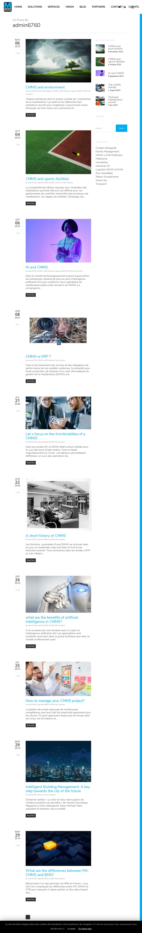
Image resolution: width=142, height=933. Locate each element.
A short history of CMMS (46, 535)
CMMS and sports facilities (47, 178)
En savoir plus (85, 928)
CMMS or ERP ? (38, 356)
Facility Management (45, 91)
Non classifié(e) (104, 173)
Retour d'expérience (107, 176)
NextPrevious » (28, 917)
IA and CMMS (37, 267)
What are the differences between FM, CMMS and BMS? (57, 872)
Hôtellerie (101, 158)
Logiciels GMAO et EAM (79, 91)
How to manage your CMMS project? (55, 700)
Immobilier (102, 162)
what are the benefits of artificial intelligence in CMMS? (52, 619)
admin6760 (32, 91)
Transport (101, 184)
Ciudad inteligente (106, 148)
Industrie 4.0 (103, 166)
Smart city (58, 183)
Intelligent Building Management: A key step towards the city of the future (58, 788)
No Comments (68, 183)
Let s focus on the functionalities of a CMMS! (55, 436)
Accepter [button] (72, 928)
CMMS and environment (45, 87)
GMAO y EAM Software (61, 91)
